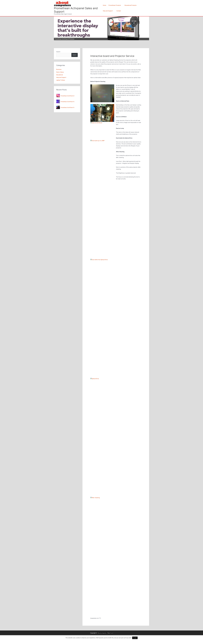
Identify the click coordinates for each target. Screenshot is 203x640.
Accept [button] (135, 637)
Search (58, 51)
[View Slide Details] (101, 28)
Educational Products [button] (130, 5)
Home (104, 5)
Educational (59, 75)
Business (58, 69)
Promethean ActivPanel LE (67, 95)
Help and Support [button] (108, 11)
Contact (118, 11)
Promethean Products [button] (115, 5)
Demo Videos (60, 72)
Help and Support (61, 77)
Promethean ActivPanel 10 (67, 101)
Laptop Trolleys (60, 80)
